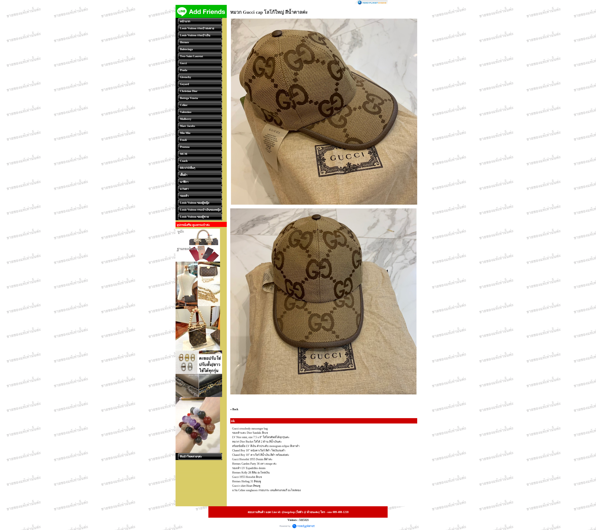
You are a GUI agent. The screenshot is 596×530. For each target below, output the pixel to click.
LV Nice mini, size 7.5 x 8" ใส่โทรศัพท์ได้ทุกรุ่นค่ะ (260, 437)
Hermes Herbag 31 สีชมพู (246, 481)
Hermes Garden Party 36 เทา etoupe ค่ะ (254, 463)
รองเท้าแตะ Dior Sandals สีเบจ (250, 432)
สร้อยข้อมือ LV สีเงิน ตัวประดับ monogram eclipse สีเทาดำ (266, 446)
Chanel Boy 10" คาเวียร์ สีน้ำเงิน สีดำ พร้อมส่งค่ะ (260, 455)
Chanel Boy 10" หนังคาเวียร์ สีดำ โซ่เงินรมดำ (258, 450)
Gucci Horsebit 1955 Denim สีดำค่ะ (252, 459)
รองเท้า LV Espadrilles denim (248, 468)
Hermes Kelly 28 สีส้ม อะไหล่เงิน (251, 472)
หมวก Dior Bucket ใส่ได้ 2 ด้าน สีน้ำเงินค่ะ (257, 441)
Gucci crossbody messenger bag (250, 428)
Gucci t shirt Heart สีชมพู (246, 485)
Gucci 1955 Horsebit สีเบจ (247, 477)
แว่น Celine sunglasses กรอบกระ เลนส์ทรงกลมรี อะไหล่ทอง (266, 490)
